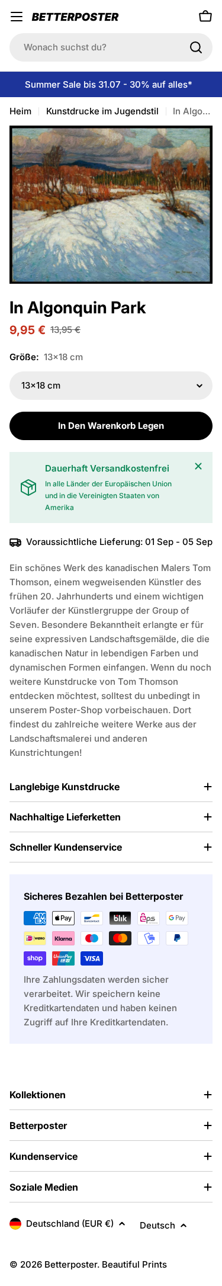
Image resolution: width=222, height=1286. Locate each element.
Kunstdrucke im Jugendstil (102, 111)
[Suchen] (196, 47)
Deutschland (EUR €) (70, 1223)
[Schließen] (198, 466)
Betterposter (70, 1264)
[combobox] (111, 47)
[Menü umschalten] (16, 16)
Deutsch (157, 1225)
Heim (20, 111)
